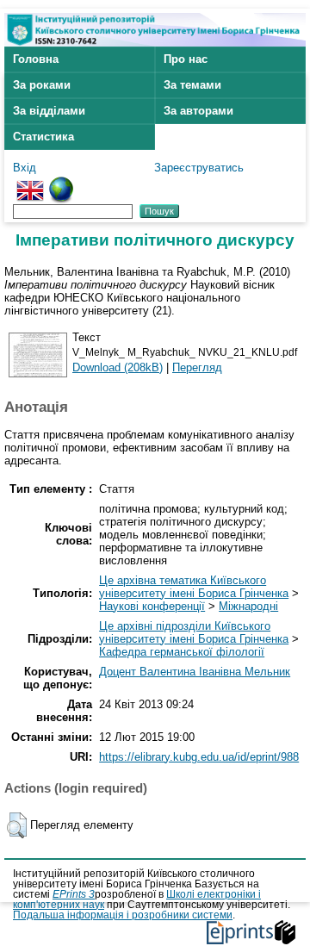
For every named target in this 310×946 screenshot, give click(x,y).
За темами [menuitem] (192, 84)
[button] (17, 825)
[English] (30, 183)
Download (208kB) (117, 367)
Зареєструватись (199, 167)
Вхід (24, 167)
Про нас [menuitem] (186, 59)
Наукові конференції (152, 606)
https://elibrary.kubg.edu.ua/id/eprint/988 (199, 756)
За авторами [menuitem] (198, 110)
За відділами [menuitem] (49, 110)
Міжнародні (248, 606)
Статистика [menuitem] (43, 136)
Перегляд (197, 367)
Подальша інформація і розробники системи (122, 915)
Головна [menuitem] (36, 59)
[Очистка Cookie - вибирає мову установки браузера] (61, 183)
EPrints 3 (74, 894)
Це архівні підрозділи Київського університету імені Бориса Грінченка (193, 632)
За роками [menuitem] (42, 84)
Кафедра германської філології (181, 651)
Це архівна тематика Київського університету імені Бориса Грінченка (193, 587)
